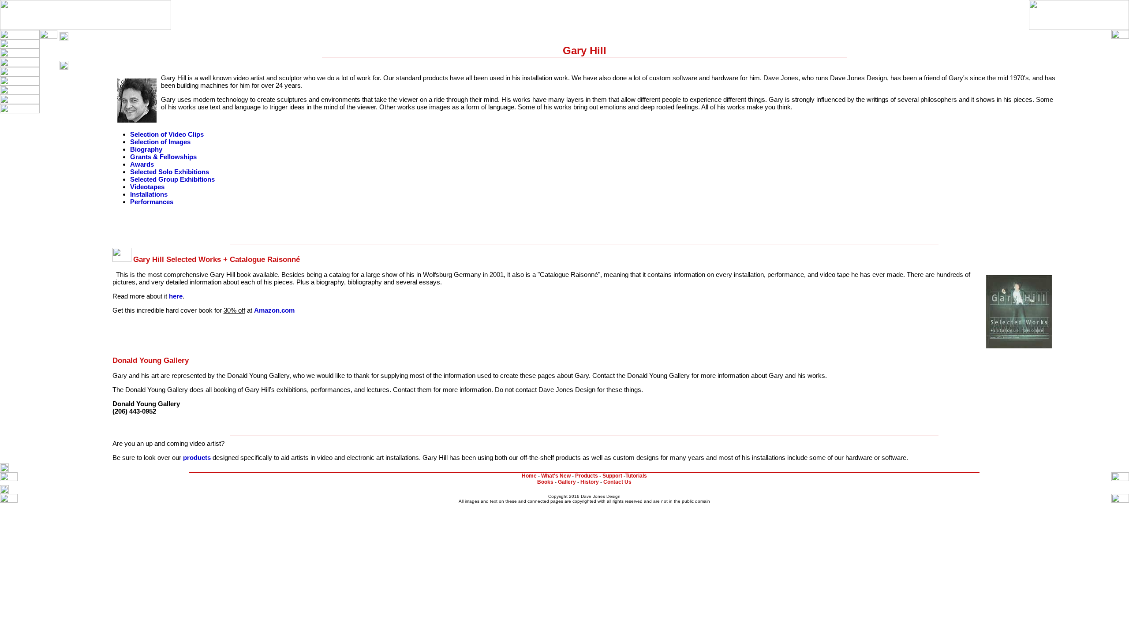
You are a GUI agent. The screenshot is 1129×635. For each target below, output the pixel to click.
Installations (149, 194)
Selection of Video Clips (167, 134)
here (176, 296)
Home (529, 476)
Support (612, 476)
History (589, 482)
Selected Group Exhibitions (172, 179)
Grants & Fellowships (163, 157)
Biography (146, 149)
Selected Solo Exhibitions (169, 172)
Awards (142, 164)
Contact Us (617, 482)
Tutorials (636, 476)
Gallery (567, 482)
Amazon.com (274, 310)
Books (545, 482)
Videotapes (147, 186)
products (197, 457)
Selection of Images (160, 142)
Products (586, 476)
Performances (151, 201)
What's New (556, 476)
